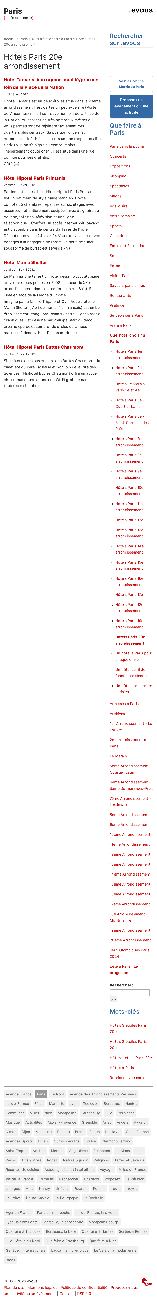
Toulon (90, 1141)
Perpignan (126, 1113)
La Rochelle (93, 1198)
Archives (117, 714)
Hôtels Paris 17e (129, 594)
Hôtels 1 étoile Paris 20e (131, 1058)
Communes (15, 1113)
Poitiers (99, 1188)
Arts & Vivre (31, 1160)
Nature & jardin (75, 1160)
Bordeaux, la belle (61, 1231)
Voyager (107, 1169)
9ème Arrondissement (129, 824)
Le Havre (113, 1132)
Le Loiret (13, 1198)
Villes (34, 1113)
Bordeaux (112, 1103)
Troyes (131, 1188)
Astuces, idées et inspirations (69, 1169)
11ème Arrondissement (130, 844)
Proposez (112, 1179)
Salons (115, 196)
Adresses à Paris (124, 704)
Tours (115, 1188)
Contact (66, 1293)
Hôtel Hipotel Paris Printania (34, 178)
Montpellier (67, 1113)
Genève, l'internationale (26, 1250)
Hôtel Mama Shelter (25, 262)
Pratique (117, 305)
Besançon (101, 1151)
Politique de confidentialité (84, 1287)
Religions (101, 1160)
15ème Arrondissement (130, 884)
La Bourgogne (66, 1198)
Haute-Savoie (37, 1198)
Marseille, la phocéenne (63, 1222)
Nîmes (11, 1132)
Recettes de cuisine (22, 1169)
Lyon (74, 1103)
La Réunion (135, 1179)
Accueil (9, 39)
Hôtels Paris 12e (129, 520)
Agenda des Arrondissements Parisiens (103, 1094)
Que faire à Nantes (97, 1231)
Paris (13, 11)
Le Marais (118, 756)
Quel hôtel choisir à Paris (52, 39)
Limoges (13, 1188)
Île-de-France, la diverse (97, 1212)
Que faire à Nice (103, 1241)
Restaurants (120, 295)
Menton (57, 1151)
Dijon (26, 1132)
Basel (10, 1260)
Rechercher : (121, 985)
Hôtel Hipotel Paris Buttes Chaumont (43, 347)
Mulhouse (44, 1132)
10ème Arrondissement (130, 834)
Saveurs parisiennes (127, 285)
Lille (109, 1113)
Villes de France (132, 1169)
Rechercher (69, 1179)
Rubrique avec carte (127, 1078)
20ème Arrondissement (130, 940)
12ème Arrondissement (130, 854)
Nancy (44, 1188)
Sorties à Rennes (133, 1231)
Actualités (33, 1122)
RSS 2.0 (84, 1293)
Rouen (94, 1132)
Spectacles (119, 186)
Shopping (118, 176)
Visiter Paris (120, 275)
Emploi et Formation (127, 246)
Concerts (118, 156)
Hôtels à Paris (122, 1067)
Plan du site (14, 1287)
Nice (48, 1113)
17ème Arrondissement (130, 904)
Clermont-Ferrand (116, 1141)
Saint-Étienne (137, 1132)
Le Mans (123, 1151)
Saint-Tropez (16, 1151)
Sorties (116, 256)
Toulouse (90, 1103)
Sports (116, 226)
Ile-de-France (17, 1103)
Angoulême (78, 1151)
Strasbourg (91, 1113)
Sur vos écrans (67, 1141)
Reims (11, 1160)
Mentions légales (42, 1287)
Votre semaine (122, 216)
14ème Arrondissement (130, 874)
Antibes (39, 1151)
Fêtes (39, 1103)
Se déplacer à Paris (126, 315)
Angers (123, 1122)
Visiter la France (19, 1179)
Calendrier (119, 236)
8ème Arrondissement (129, 814)
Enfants (116, 265)
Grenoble (89, 1122)
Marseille (56, 1103)
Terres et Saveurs (129, 1160)
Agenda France (18, 1094)
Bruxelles (46, 1179)
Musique (13, 1122)
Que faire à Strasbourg (65, 1241)
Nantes (131, 1103)
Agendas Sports (19, 1141)
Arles (107, 1122)
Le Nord (57, 1094)
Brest (79, 1132)
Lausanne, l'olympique (70, 1250)
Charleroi (91, 1179)
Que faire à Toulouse (23, 1231)
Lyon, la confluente (22, 1222)
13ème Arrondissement (130, 864)
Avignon (140, 1122)
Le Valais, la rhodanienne (115, 1250)
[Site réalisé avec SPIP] (147, 1283)
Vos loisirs (118, 206)
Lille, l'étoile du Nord (23, 1241)
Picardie (80, 1188)
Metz (29, 1188)
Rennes (63, 1132)
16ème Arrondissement (130, 894)
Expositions (120, 166)
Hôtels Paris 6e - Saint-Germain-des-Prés (132, 422)
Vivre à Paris (120, 325)
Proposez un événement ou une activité (131, 106)
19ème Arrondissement (130, 930)
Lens (139, 1151)
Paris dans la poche (127, 146)
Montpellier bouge (104, 1222)
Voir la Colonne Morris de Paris (131, 84)
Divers (43, 1141)
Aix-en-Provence (62, 1122)
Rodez (52, 1160)
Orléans (61, 1188)
